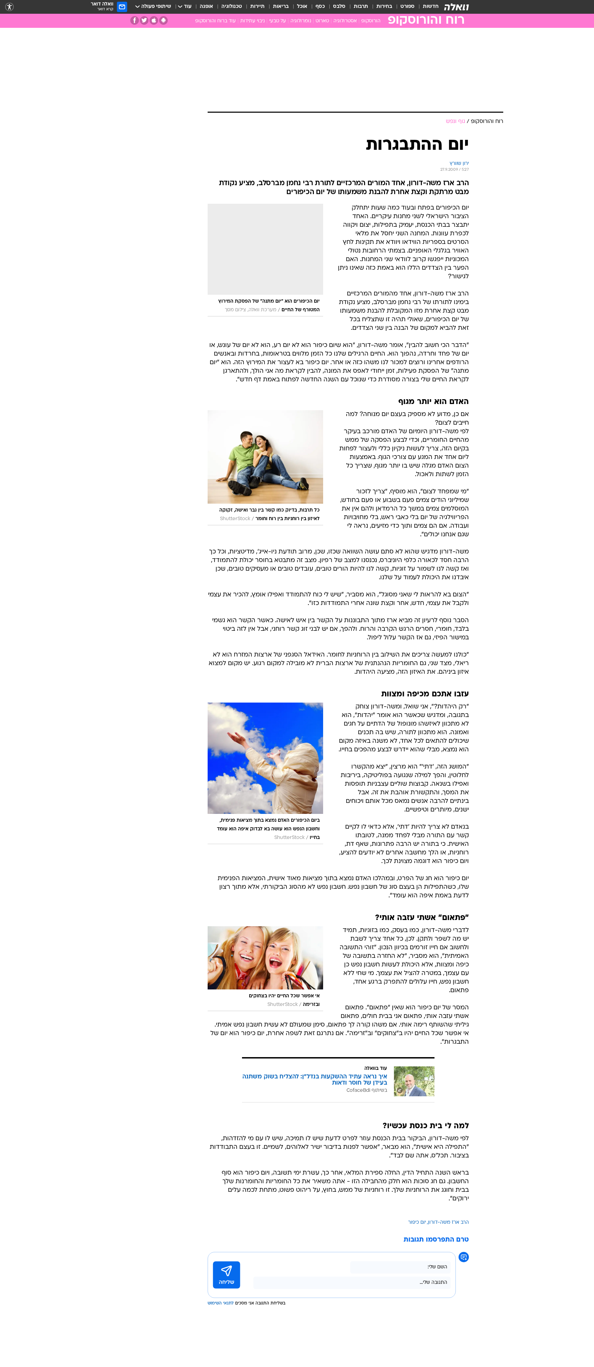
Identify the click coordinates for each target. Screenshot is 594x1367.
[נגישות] (9, 7)
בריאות (281, 6)
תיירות (257, 6)
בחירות (384, 6)
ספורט (407, 6)
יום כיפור (417, 1222)
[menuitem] (427, 7)
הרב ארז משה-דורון (448, 1222)
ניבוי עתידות (252, 21)
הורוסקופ (371, 21)
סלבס (339, 6)
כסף (320, 6)
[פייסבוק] (134, 20)
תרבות (361, 6)
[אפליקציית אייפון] (154, 20)
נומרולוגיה (300, 21)
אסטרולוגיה (345, 21)
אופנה (206, 6)
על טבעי (277, 21)
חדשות (431, 6)
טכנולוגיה (231, 6)
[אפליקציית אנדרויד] (163, 20)
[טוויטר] (144, 20)
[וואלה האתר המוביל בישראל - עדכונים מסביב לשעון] (456, 6)
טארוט (322, 21)
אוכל (302, 6)
